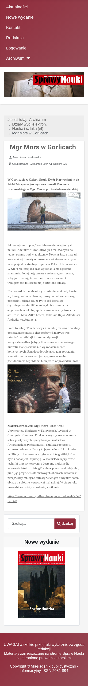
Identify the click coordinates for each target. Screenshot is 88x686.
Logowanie (16, 48)
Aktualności (17, 7)
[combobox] (31, 523)
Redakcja (15, 37)
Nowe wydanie (20, 17)
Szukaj (67, 523)
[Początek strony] (79, 678)
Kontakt (13, 27)
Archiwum (15, 58)
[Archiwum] (28, 58)
